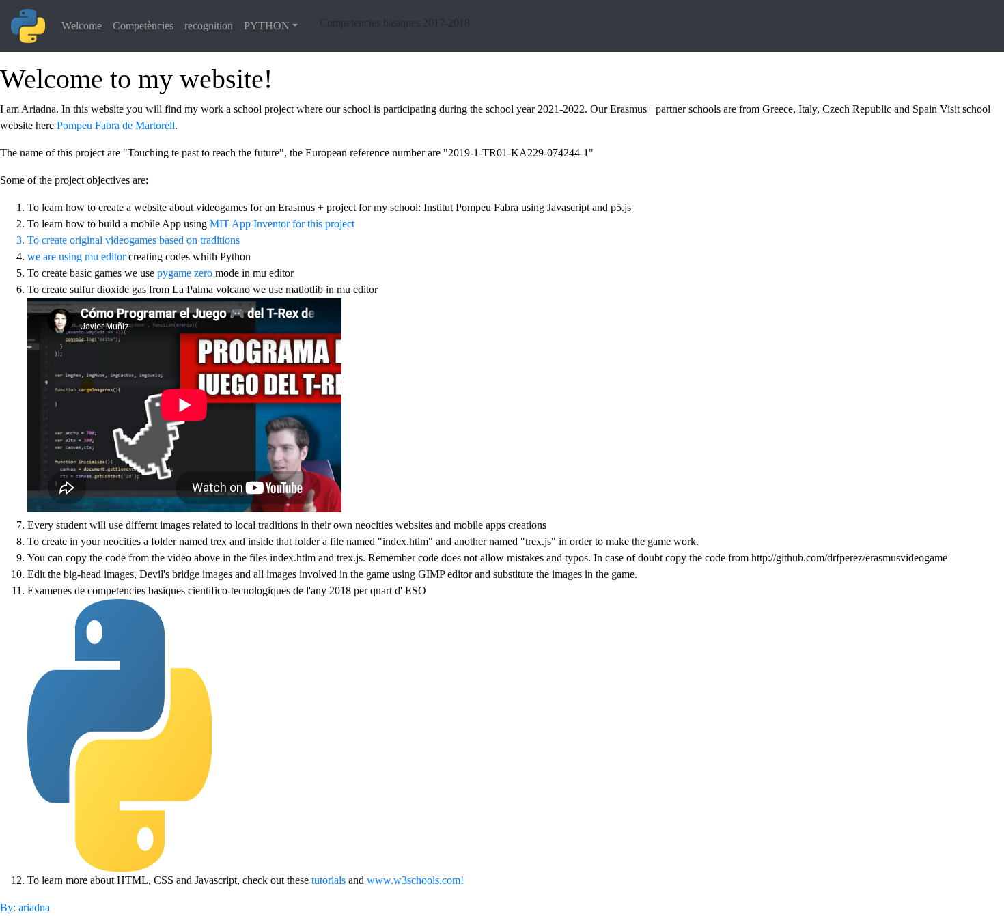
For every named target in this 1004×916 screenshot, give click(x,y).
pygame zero (184, 273)
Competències (143, 25)
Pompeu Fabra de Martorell (116, 125)
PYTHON (267, 25)
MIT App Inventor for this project (282, 224)
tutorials (328, 880)
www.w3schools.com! (415, 880)
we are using (56, 256)
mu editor (105, 256)
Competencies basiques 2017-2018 (395, 23)
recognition (208, 25)
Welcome (81, 25)
